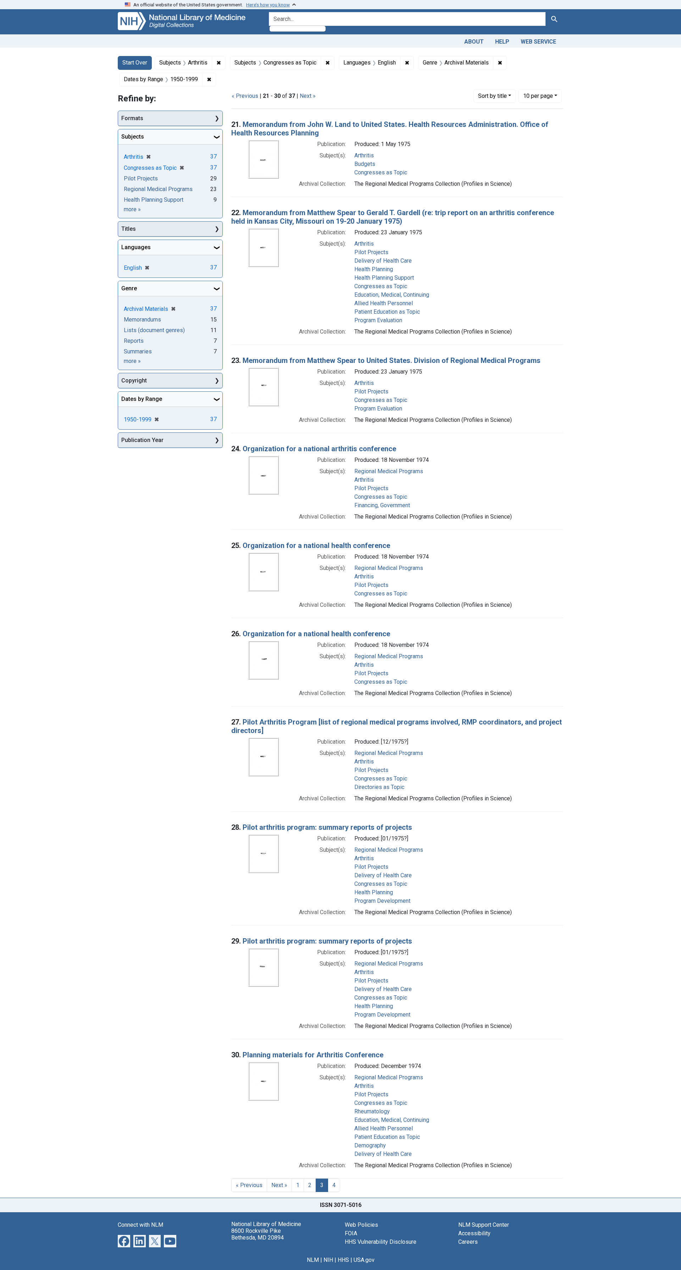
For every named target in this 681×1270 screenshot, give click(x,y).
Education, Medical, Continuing (391, 294)
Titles (128, 228)
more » (132, 209)
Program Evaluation (378, 320)
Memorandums (142, 319)
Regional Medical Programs (388, 471)
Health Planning (373, 269)
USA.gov (364, 1260)
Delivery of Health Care (383, 260)
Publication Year (142, 440)
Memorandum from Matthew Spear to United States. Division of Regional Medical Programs (392, 360)
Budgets (364, 164)
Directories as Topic (379, 787)
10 (538, 95)
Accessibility (474, 1233)
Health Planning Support (384, 277)
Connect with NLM (140, 1224)
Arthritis (364, 155)
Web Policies (361, 1224)
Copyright (134, 380)
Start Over (134, 62)
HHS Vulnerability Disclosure (380, 1241)
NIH (328, 1260)
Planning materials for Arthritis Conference (313, 1055)
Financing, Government (382, 505)
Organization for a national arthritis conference (319, 448)
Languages (136, 247)
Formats (132, 118)
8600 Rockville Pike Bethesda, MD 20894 (257, 1234)
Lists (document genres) (154, 330)
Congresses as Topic (380, 172)
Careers (468, 1241)
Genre (129, 288)
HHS (343, 1260)
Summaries (138, 351)
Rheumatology (372, 1111)
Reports (134, 340)
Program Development (382, 900)
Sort (492, 96)
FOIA (351, 1233)
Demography (370, 1145)
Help (502, 41)
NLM (313, 1260)
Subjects (132, 136)
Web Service (538, 41)
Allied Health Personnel (383, 303)
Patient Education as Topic (387, 311)
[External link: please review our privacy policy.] (124, 1240)
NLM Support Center (483, 1224)
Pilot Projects (371, 252)
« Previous (245, 96)
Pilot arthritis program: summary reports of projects (327, 827)
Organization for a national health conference (316, 545)
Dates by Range (141, 399)
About (474, 41)
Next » (308, 96)
